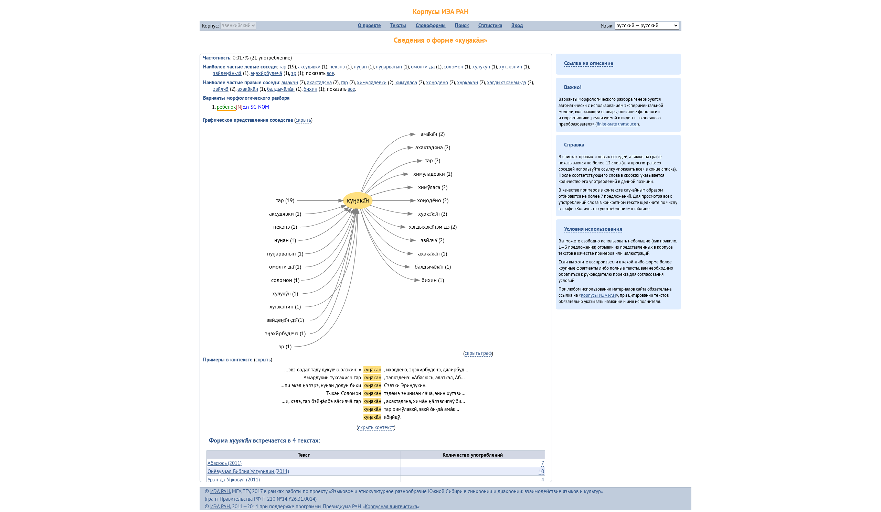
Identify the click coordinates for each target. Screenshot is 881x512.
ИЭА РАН (220, 491)
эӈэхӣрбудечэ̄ (266, 73)
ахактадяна (319, 82)
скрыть (303, 120)
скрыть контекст (376, 427)
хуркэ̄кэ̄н (467, 82)
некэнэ (337, 66)
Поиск (462, 25)
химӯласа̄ (406, 82)
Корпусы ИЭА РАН (441, 11)
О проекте (369, 25)
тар (282, 66)
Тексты (398, 25)
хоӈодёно (437, 82)
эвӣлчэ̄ (221, 89)
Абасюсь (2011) (225, 463)
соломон (453, 66)
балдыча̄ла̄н (281, 89)
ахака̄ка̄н (247, 89)
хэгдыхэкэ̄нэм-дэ (506, 82)
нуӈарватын (389, 66)
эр (293, 73)
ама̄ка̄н (290, 82)
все (330, 73)
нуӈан (360, 66)
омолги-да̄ (423, 66)
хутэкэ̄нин (510, 66)
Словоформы (431, 25)
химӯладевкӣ (371, 82)
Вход (517, 25)
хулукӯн (481, 66)
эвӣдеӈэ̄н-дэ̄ (227, 73)
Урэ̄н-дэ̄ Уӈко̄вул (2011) (234, 479)
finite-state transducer (617, 124)
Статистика (490, 25)
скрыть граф (478, 353)
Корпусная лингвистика (391, 506)
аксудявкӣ (309, 66)
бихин (310, 89)
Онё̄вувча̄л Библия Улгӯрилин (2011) (248, 471)
